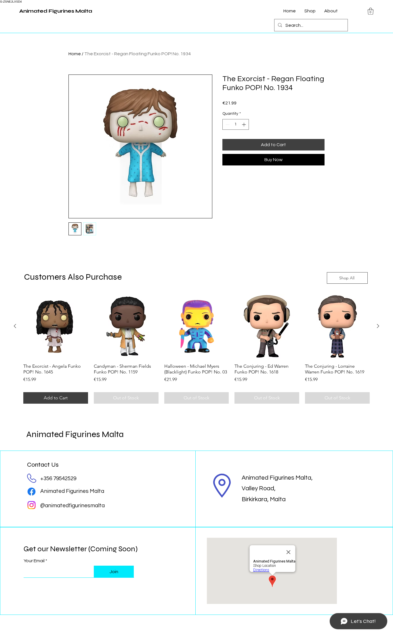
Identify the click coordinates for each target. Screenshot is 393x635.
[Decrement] (226, 124)
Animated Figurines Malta (75, 434)
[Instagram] (31, 505)
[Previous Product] (15, 326)
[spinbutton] (235, 124)
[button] (370, 11)
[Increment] (244, 124)
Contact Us (43, 464)
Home (74, 54)
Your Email (34, 560)
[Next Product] (378, 326)
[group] (196, 349)
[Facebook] (31, 491)
